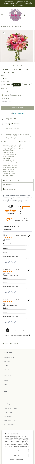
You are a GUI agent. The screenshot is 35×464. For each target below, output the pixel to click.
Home (3, 26)
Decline (16, 455)
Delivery (6, 95)
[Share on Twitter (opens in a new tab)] (12, 262)
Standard (6, 84)
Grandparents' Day (9, 357)
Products (6, 365)
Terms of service (9, 424)
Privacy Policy (24, 446)
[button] (25, 15)
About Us (6, 369)
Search (6, 380)
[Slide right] (21, 65)
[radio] (25, 206)
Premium (27, 84)
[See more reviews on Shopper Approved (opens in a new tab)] (15, 262)
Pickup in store (16, 95)
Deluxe (16, 84)
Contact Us (7, 400)
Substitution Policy (10, 420)
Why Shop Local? (9, 404)
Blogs (5, 384)
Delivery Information (10, 408)
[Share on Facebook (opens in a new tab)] (9, 262)
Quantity (4, 88)
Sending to (7, 98)
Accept (16, 451)
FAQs (5, 396)
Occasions (7, 361)
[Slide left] (14, 65)
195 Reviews (12, 213)
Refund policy (8, 416)
